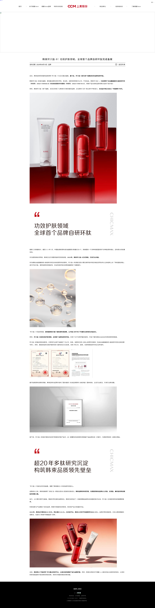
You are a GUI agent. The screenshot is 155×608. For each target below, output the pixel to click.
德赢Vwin (1, 0)
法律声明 (83, 595)
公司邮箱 (77, 595)
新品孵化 (103, 6)
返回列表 (122, 64)
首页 (20, 6)
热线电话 (71, 595)
